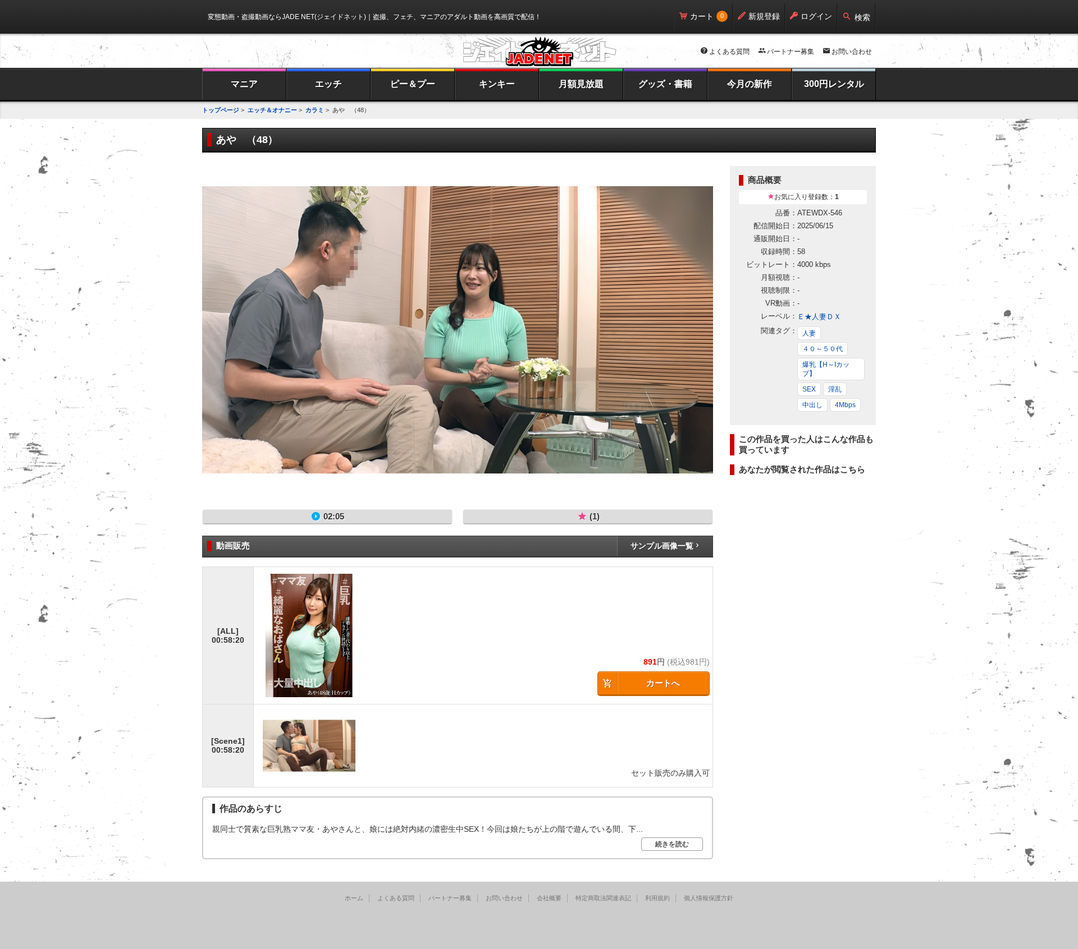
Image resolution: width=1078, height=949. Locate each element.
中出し (812, 405)
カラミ (314, 110)
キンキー (497, 84)
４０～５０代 (822, 349)
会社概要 (549, 898)
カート (702, 16)
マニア (244, 84)
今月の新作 (749, 84)
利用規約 (657, 898)
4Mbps (845, 405)
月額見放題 (581, 84)
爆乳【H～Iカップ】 (825, 369)
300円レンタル (834, 84)
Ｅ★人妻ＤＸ (819, 316)
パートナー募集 (790, 52)
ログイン (816, 16)
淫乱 (835, 389)
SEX (809, 389)
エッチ (328, 84)
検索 (862, 17)
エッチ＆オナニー (272, 110)
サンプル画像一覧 (662, 545)
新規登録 (764, 16)
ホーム (354, 898)
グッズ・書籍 (665, 84)
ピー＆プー (412, 84)
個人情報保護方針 (708, 898)
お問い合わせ (852, 52)
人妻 (809, 333)
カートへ (663, 683)
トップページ (220, 110)
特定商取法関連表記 (603, 898)
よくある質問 (729, 52)
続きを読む (672, 844)
